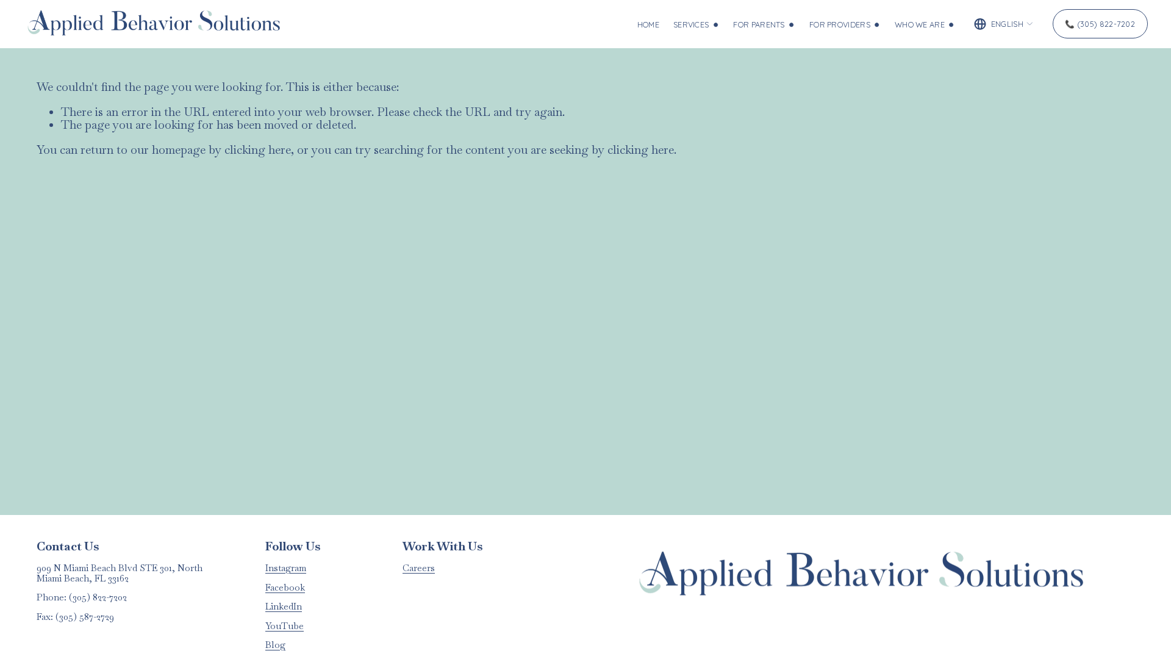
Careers (419, 568)
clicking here (257, 149)
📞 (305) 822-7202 (1100, 24)
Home (648, 24)
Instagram (285, 568)
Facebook (285, 588)
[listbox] (1004, 24)
